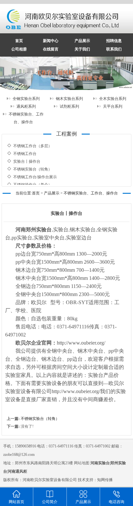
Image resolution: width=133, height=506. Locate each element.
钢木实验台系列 (69, 98)
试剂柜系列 (69, 106)
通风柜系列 (26, 106)
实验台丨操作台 (26, 158)
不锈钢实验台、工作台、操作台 (91, 193)
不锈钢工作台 (24, 150)
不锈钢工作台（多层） (32, 142)
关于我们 (82, 49)
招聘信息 (114, 40)
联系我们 (114, 49)
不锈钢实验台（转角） (32, 166)
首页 (19, 40)
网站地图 (81, 463)
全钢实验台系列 (26, 98)
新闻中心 (50, 40)
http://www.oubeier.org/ (81, 343)
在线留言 (50, 49)
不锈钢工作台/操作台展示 (35, 173)
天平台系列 (112, 106)
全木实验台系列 (112, 98)
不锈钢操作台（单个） (32, 181)
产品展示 (82, 40)
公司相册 (19, 49)
